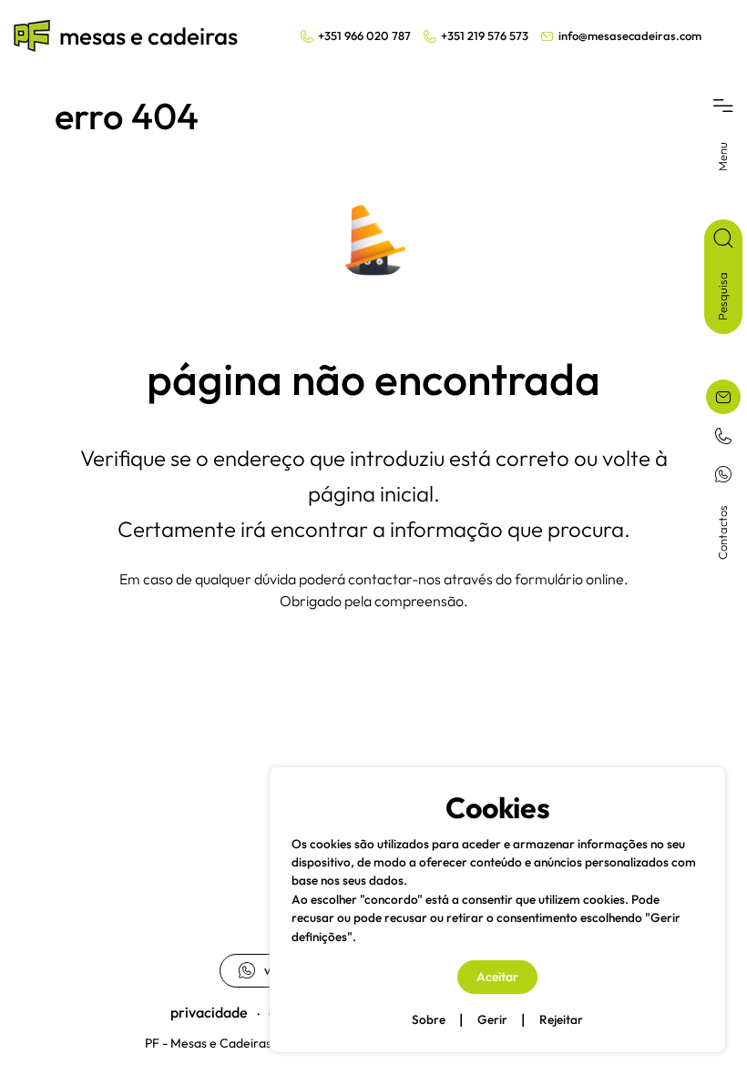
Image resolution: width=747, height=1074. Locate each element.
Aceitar (497, 976)
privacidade (209, 1012)
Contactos (722, 532)
